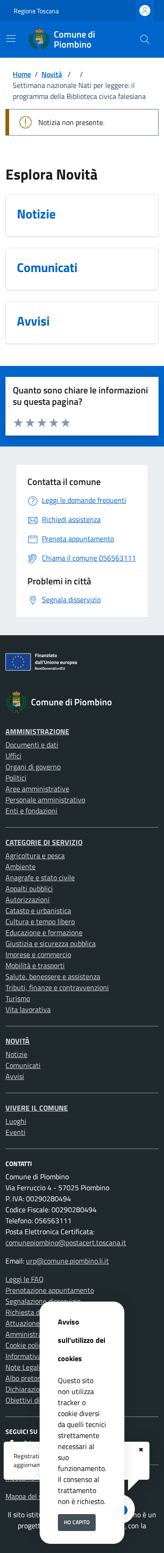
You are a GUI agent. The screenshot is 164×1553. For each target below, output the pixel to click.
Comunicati (23, 1065)
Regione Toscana (36, 11)
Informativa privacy (35, 1356)
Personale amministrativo (45, 799)
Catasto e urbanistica (38, 910)
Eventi (15, 1132)
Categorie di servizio (43, 842)
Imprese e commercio (38, 954)
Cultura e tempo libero (40, 921)
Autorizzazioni (27, 899)
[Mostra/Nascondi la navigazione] (10, 38)
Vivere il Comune (36, 1107)
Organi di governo (33, 766)
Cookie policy (25, 1345)
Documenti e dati (31, 744)
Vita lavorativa (28, 1009)
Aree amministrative (37, 788)
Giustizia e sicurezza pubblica (50, 943)
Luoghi (15, 1121)
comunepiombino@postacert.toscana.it (65, 1242)
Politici (15, 777)
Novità (51, 74)
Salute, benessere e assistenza (52, 976)
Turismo (17, 998)
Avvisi (14, 1076)
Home (22, 74)
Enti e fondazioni (31, 810)
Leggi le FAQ (24, 1279)
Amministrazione (37, 731)
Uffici (13, 755)
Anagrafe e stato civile (40, 877)
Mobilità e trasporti (35, 965)
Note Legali (23, 1367)
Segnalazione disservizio (43, 1301)
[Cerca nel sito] (144, 39)
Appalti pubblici (29, 888)
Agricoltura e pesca (35, 855)
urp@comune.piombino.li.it (67, 1260)
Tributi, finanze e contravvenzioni (57, 987)
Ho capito (77, 1522)
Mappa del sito (27, 1496)
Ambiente (20, 866)
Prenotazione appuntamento (49, 1290)
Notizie (16, 1054)
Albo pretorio (25, 1378)
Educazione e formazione (43, 932)
